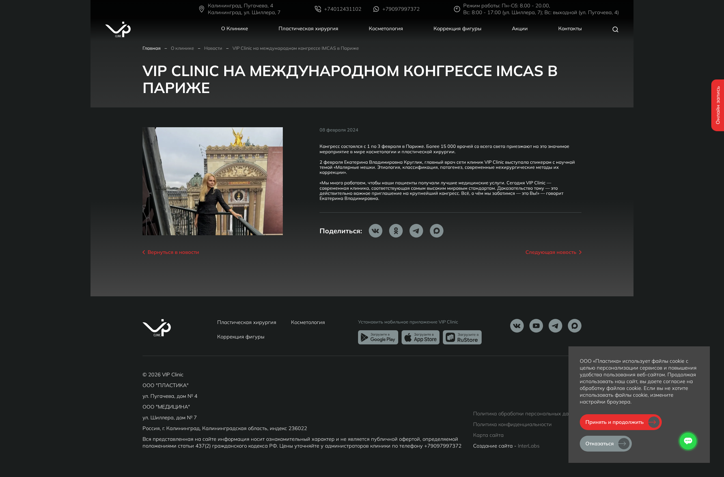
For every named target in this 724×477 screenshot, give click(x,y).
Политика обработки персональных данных (527, 413)
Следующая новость (550, 252)
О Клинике (234, 28)
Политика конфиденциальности (512, 424)
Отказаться (599, 443)
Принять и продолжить (614, 422)
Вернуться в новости (173, 252)
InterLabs (529, 446)
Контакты (570, 28)
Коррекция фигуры (457, 28)
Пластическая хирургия (308, 28)
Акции (520, 28)
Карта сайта (488, 435)
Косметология (386, 28)
